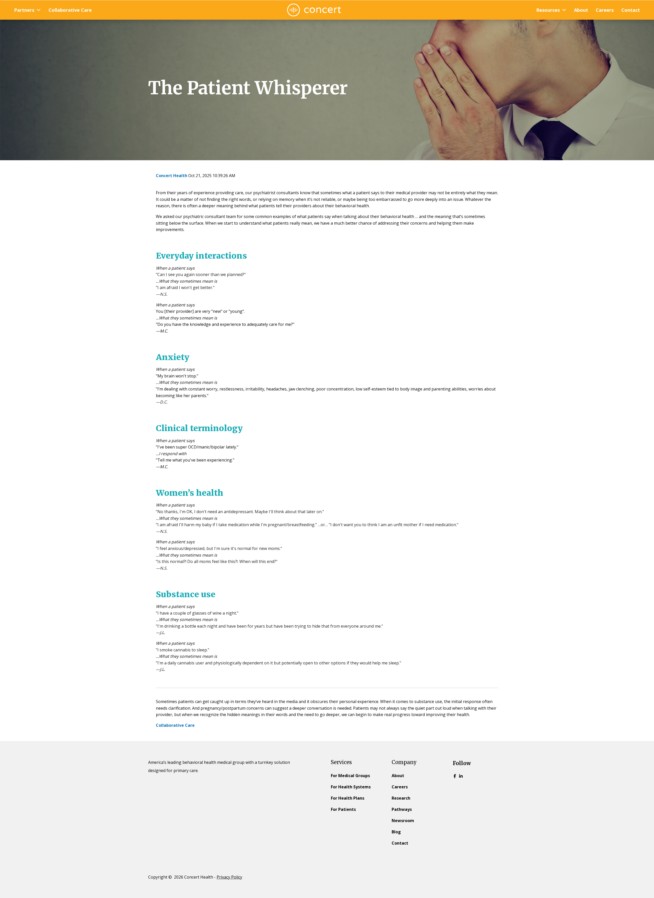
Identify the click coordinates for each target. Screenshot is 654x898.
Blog (396, 832)
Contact (630, 10)
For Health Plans (347, 798)
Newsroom (403, 820)
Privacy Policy (229, 877)
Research (401, 798)
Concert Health (171, 175)
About (581, 10)
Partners (24, 10)
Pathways (402, 809)
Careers (605, 10)
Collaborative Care (70, 10)
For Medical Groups (350, 775)
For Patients (343, 809)
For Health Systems (351, 787)
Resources (548, 10)
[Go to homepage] (314, 10)
